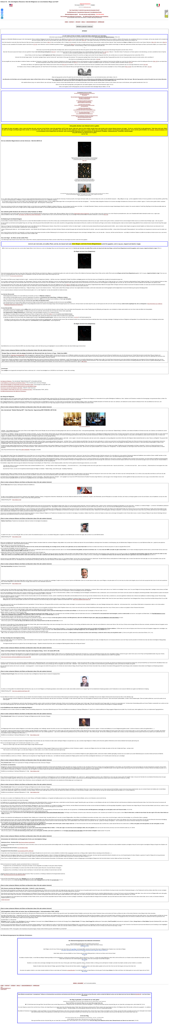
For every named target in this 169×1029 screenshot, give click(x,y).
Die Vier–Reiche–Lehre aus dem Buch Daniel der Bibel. (84, 105)
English (11, 6)
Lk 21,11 (76, 317)
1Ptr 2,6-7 (105, 950)
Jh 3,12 (130, 62)
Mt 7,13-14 (84, 959)
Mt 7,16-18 (84, 971)
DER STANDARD (25, 449)
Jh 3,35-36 (82, 950)
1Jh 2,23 (84, 967)
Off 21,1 (76, 62)
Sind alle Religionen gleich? (71, 14)
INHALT (83, 21)
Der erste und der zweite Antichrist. (87, 14)
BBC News (84, 361)
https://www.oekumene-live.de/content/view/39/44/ (14, 874)
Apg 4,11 (96, 950)
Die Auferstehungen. (84, 106)
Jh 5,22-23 (87, 950)
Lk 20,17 (92, 950)
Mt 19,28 (54, 51)
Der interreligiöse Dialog (22, 847)
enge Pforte (73, 949)
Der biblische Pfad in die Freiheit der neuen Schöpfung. (95, 16)
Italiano (158, 6)
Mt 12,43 (64, 64)
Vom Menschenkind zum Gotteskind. (84, 101)
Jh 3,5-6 (107, 51)
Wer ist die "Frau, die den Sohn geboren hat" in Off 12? (84, 111)
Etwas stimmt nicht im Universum (81, 213)
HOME (66, 21)
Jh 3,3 (104, 52)
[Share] (5, 9)
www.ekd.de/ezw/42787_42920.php (25, 850)
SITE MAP (78, 21)
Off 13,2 (68, 284)
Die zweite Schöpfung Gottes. (84, 112)
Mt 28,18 (83, 945)
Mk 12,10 (78, 950)
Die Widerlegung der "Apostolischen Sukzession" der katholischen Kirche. (84, 12)
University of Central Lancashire (18, 355)
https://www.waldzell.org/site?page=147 (81, 599)
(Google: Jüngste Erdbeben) (157, 129)
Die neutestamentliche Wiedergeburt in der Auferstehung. (84, 93)
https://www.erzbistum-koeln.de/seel (26, 842)
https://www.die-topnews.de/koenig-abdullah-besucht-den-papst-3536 (16, 656)
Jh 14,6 (86, 945)
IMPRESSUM (101, 21)
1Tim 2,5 (100, 950)
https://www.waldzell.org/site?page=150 (20, 691)
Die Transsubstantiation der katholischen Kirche (84, 116)
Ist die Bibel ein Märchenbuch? (84, 98)
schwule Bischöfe (71, 970)
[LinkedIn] (5, 17)
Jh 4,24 (35, 44)
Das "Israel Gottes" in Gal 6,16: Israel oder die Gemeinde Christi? (84, 10)
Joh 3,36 (145, 64)
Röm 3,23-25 (128, 66)
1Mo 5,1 (164, 42)
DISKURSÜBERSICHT (91, 21)
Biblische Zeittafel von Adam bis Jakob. (84, 102)
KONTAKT (71, 21)
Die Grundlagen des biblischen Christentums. (71, 16)
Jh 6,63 (98, 59)
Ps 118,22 (64, 950)
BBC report (84, 160)
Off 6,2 (50, 314)
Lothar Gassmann (5, 899)
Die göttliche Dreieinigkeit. (84, 94)
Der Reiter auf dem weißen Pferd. (85, 108)
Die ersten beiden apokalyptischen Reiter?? (84, 109)
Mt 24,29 (106, 214)
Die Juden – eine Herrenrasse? (84, 97)
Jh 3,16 (149, 66)
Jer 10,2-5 (84, 954)
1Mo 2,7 (70, 40)
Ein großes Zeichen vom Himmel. (84, 104)
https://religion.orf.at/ (16, 499)
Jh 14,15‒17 (138, 994)
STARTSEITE (4, 989)
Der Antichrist (84, 95)
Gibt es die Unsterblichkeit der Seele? (84, 117)
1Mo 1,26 (84, 40)
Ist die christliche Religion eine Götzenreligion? (84, 113)
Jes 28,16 (69, 950)
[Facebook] (5, 12)
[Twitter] (5, 15)
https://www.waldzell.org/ (84, 426)
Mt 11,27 (73, 950)
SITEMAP (13, 985)
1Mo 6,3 (72, 44)
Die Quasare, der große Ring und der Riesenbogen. (30, 214)
